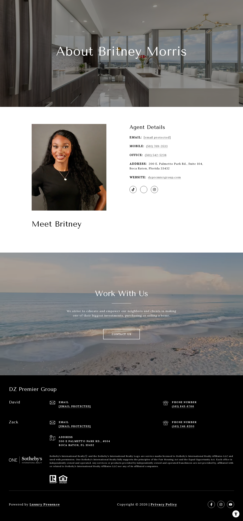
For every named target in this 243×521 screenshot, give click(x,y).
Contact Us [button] (121, 334)
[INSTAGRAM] (154, 189)
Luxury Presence (45, 504)
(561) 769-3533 (157, 146)
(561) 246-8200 (183, 426)
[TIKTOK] (133, 189)
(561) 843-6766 (183, 406)
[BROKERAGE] (143, 189)
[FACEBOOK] (211, 504)
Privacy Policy (164, 504)
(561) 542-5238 (156, 155)
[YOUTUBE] (230, 504)
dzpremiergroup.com (164, 177)
